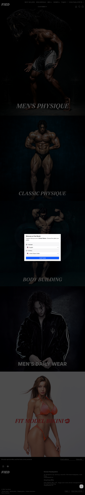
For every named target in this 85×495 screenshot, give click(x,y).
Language (30, 244)
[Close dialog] (59, 235)
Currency (30, 250)
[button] (42, 247)
